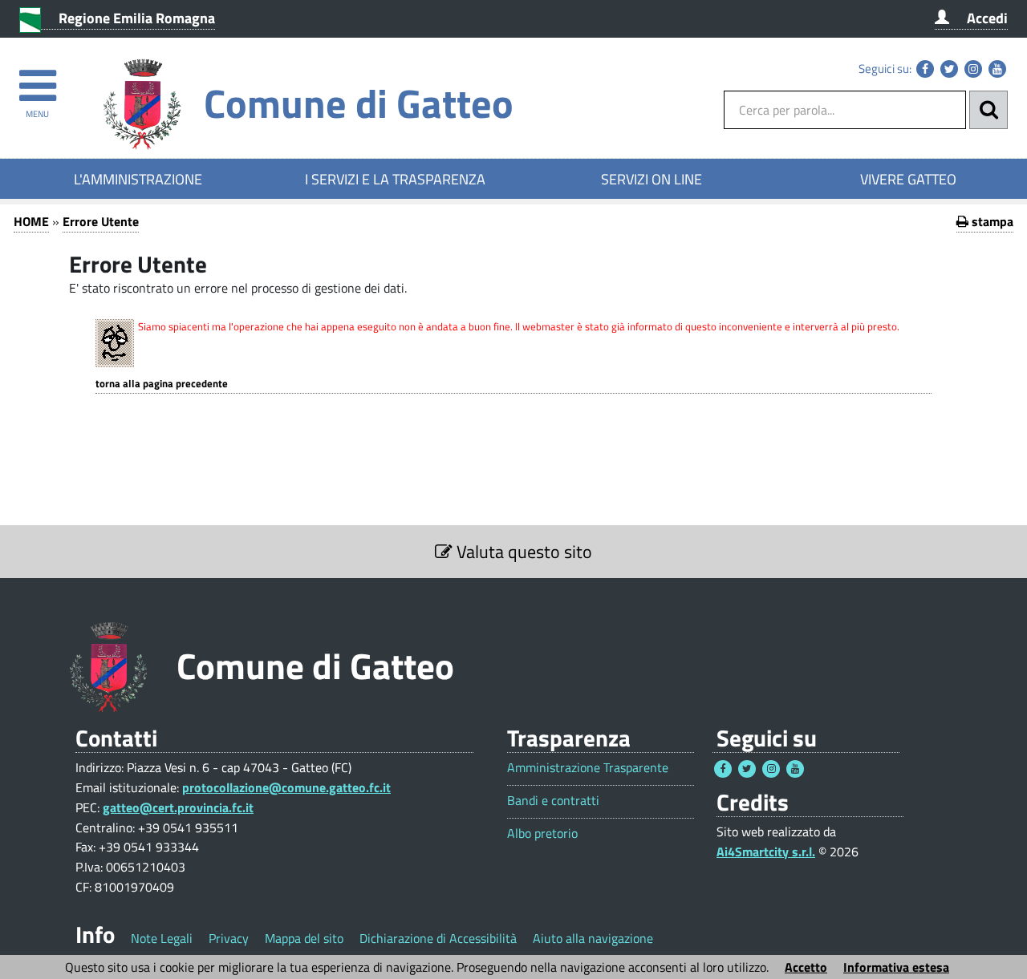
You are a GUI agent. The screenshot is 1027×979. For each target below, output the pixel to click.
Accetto (806, 967)
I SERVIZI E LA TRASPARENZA (395, 179)
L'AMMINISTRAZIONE (138, 179)
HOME (31, 221)
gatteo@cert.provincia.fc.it (178, 807)
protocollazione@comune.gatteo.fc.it (286, 787)
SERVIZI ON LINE (651, 179)
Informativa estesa (896, 967)
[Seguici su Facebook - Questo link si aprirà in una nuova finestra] (925, 69)
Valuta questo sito (522, 551)
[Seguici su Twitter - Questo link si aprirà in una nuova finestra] (949, 69)
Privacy (229, 938)
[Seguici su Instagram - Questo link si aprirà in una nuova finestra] (973, 69)
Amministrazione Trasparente (587, 767)
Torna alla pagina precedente (161, 383)
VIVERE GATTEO (908, 179)
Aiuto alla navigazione (593, 938)
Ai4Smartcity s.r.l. (765, 851)
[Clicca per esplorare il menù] (37, 78)
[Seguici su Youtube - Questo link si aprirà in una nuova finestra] (997, 69)
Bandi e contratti (553, 800)
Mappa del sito (304, 938)
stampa (990, 221)
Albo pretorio (542, 833)
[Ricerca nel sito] (988, 110)
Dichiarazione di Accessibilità (438, 938)
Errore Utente (101, 221)
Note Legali (162, 938)
